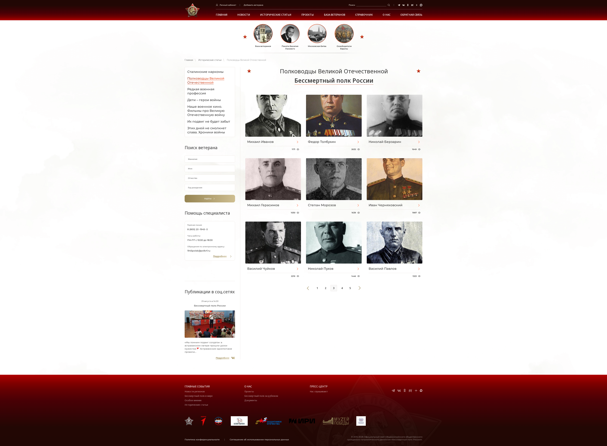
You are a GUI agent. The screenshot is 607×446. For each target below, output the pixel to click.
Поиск (352, 5)
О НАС (386, 14)
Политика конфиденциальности (202, 439)
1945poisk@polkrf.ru (198, 250)
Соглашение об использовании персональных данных (259, 439)
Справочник (364, 14)
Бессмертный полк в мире (199, 395)
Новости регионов (195, 391)
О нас (248, 386)
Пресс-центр (319, 386)
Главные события (197, 386)
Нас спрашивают (319, 391)
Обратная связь (411, 14)
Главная (221, 14)
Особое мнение (193, 400)
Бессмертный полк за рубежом (261, 395)
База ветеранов (334, 14)
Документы (250, 400)
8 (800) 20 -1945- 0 (197, 229)
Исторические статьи (275, 14)
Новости (243, 14)
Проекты (307, 14)
